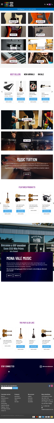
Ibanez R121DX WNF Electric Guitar (20, 93)
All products (17, 396)
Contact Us (3, 410)
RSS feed (16, 401)
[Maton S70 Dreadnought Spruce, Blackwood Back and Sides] (7, 198)
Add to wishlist (9, 102)
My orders (30, 398)
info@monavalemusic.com (47, 409)
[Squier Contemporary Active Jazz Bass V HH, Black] (45, 86)
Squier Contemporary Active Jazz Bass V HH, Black (45, 93)
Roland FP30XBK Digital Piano (8, 93)
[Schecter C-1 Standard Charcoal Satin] (33, 333)
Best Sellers (15, 74)
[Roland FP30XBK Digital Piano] (9, 86)
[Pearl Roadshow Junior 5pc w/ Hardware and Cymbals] (46, 198)
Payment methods (5, 405)
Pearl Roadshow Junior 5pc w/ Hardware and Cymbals (46, 205)
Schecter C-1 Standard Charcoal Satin (32, 341)
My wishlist (30, 401)
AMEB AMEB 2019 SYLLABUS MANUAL (32, 93)
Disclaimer (3, 401)
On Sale (41, 74)
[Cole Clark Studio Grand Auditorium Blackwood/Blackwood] (33, 198)
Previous (2, 91)
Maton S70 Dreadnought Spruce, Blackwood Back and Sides (7, 205)
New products (18, 398)
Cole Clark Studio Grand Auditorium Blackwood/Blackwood (33, 205)
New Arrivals (29, 74)
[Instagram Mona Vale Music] (52, 386)
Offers (16, 400)
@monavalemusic (48, 366)
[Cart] (47, 4)
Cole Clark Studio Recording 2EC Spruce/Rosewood (20, 205)
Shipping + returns (5, 407)
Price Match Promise (5, 408)
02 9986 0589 (52, 4)
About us (3, 396)
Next (52, 91)
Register (30, 396)
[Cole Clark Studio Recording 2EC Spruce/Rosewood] (20, 198)
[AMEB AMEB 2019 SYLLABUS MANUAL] (33, 86)
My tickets (30, 400)
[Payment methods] (33, 416)
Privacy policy (4, 403)
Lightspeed (22, 415)
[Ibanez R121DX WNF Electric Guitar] (21, 86)
